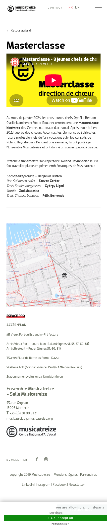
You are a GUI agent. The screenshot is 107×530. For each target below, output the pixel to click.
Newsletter (17, 459)
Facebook (59, 484)
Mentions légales (66, 474)
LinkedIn (28, 484)
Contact (55, 7)
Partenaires (88, 474)
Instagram (43, 484)
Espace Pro (15, 316)
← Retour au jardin (19, 30)
